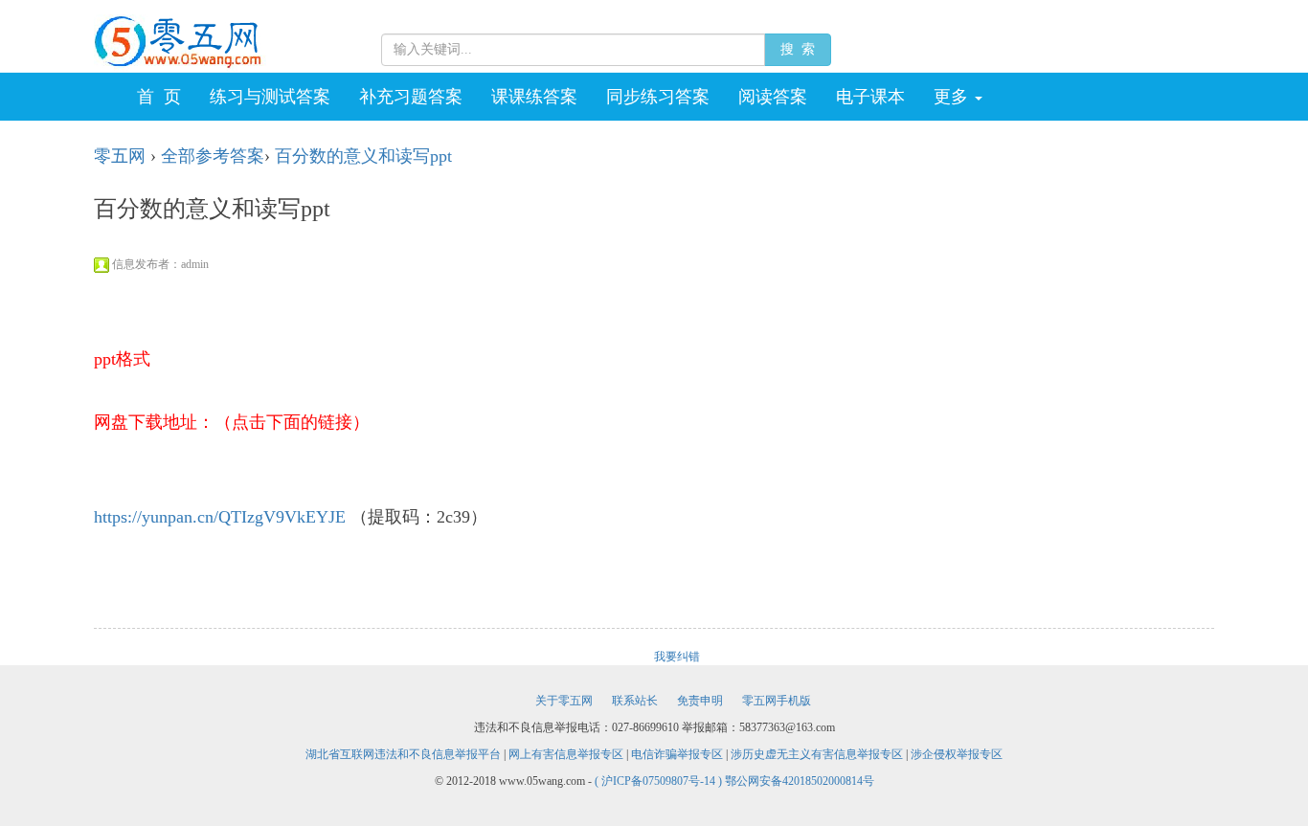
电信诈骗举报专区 (677, 754)
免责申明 (700, 700)
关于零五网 (564, 700)
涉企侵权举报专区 (957, 754)
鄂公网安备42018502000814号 (799, 781)
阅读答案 (772, 96)
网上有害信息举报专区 (565, 754)
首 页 (159, 96)
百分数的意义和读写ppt (363, 156)
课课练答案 (534, 96)
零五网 (120, 156)
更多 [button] (953, 96)
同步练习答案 (658, 96)
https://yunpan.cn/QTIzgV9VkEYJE (220, 516)
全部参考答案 (212, 156)
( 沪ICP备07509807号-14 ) (660, 781)
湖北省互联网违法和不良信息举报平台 (403, 754)
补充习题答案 (410, 96)
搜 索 (798, 49)
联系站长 (635, 700)
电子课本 (870, 96)
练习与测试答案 (270, 96)
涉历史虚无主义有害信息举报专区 (817, 754)
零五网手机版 (776, 700)
